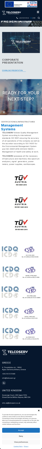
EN (31, 18)
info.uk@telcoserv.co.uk (11, 403)
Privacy (26, 446)
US (24, 110)
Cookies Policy (18, 446)
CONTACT (17, 110)
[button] (39, 410)
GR (34, 18)
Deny (21, 436)
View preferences (21, 442)
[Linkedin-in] (4, 383)
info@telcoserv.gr (9, 378)
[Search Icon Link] (39, 18)
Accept (21, 430)
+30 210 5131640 (8, 374)
